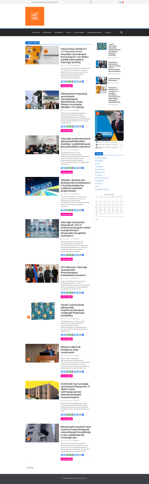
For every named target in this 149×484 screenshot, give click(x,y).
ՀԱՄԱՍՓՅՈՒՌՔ (100, 169)
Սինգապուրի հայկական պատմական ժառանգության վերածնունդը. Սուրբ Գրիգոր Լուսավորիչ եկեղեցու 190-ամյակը (74, 100)
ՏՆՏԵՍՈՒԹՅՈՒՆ (79, 32)
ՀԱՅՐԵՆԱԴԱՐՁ (100, 172)
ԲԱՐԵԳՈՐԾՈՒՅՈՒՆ (101, 158)
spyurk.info (74, 478)
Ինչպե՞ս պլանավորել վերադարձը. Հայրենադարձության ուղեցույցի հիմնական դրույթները (72, 310)
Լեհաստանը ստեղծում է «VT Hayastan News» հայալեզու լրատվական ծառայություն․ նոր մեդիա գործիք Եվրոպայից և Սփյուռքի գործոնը (75, 55)
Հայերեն (108, 32)
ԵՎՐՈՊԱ (97, 163)
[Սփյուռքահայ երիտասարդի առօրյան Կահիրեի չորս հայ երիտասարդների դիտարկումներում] (101, 68)
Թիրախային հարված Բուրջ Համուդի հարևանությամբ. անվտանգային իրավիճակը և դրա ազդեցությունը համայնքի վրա (76, 432)
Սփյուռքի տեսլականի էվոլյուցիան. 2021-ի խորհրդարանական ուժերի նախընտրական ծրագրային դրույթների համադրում (75, 229)
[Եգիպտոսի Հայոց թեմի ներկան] (101, 81)
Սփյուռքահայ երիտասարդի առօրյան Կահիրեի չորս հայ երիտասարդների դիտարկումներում (114, 67)
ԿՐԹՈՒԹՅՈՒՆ (47, 32)
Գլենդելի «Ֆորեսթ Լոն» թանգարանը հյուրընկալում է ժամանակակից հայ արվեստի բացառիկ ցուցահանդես (76, 185)
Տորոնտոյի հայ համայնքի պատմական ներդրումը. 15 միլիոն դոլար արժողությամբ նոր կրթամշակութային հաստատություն (75, 390)
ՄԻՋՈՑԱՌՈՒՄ (99, 181)
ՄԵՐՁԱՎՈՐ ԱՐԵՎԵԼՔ (101, 178)
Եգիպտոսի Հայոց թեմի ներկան (114, 79)
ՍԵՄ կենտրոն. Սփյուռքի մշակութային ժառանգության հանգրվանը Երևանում (74, 271)
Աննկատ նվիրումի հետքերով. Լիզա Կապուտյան (71, 349)
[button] (112, 32)
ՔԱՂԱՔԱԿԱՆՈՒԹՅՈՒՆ (94, 32)
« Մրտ (97, 219)
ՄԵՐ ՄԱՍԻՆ (98, 175)
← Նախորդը (29, 467)
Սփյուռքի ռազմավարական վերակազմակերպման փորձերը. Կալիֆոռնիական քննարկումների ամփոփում (45, 2)
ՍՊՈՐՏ (68, 32)
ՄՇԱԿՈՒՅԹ (36, 32)
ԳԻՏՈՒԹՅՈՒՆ (58, 32)
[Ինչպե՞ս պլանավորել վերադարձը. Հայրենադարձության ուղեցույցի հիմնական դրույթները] (101, 50)
